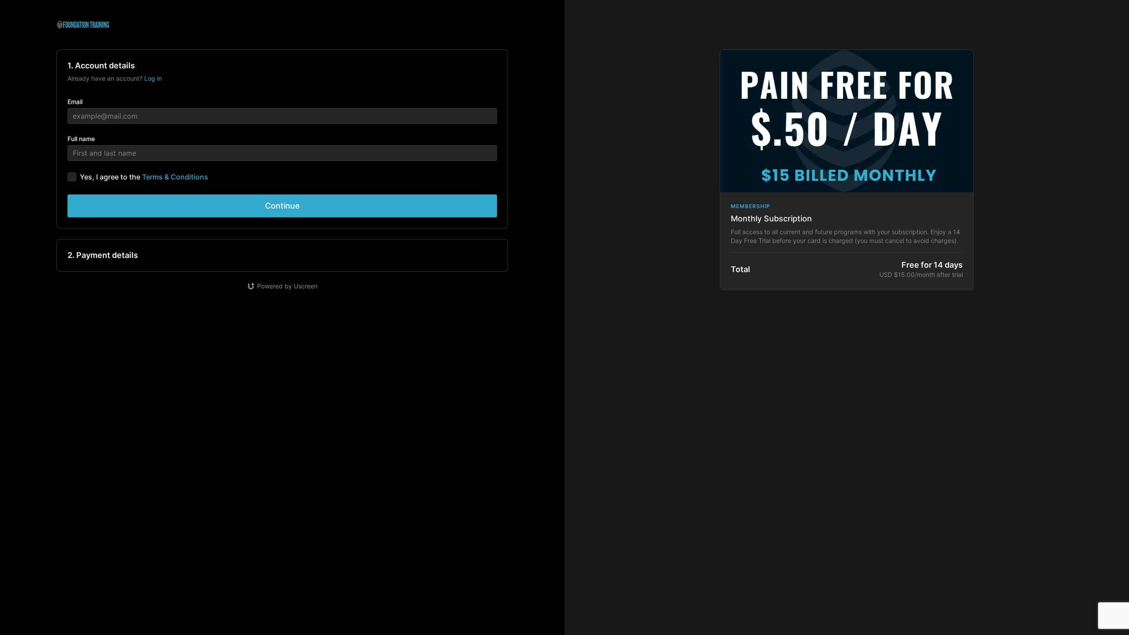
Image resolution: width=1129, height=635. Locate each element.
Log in (153, 78)
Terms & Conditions (175, 176)
